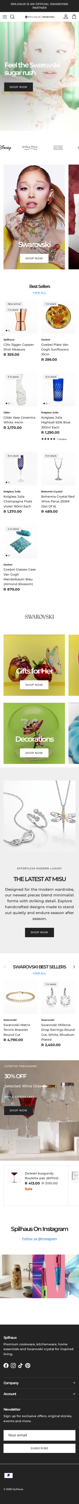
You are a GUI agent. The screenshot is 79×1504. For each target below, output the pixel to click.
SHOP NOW (18, 87)
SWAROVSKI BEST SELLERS (39, 966)
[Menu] (5, 17)
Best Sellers (39, 286)
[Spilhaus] (39, 17)
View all (39, 292)
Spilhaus (18, 1489)
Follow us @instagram (39, 1239)
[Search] (14, 17)
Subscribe (39, 1448)
